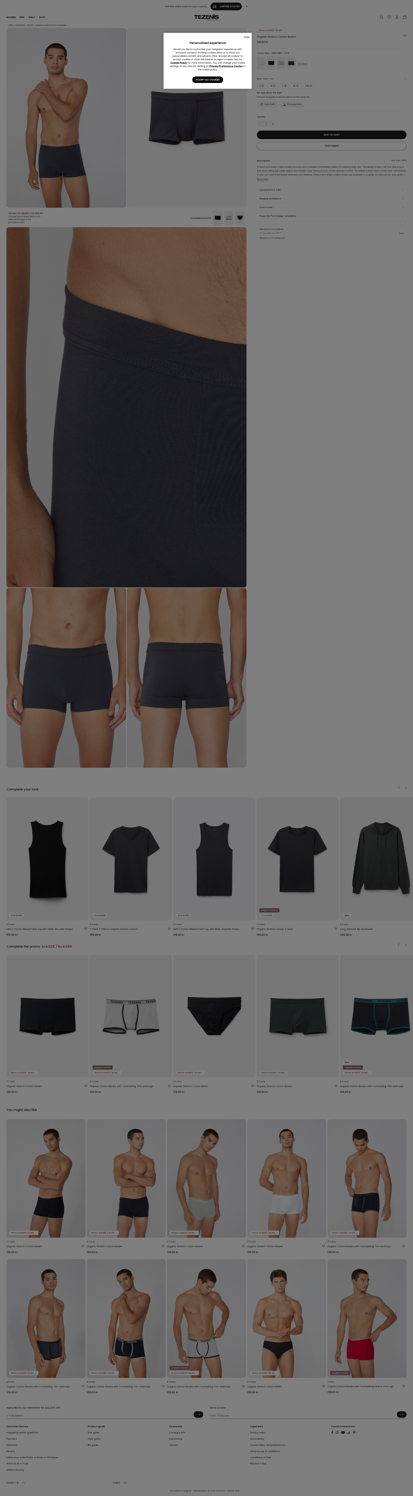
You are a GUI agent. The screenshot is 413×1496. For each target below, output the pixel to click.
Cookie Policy (178, 62)
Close (246, 37)
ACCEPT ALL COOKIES (208, 79)
